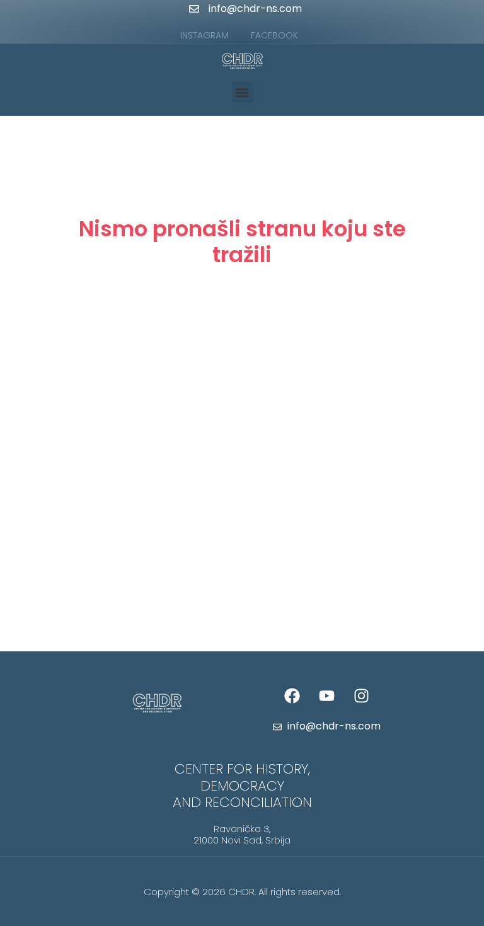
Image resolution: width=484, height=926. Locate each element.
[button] (242, 92)
